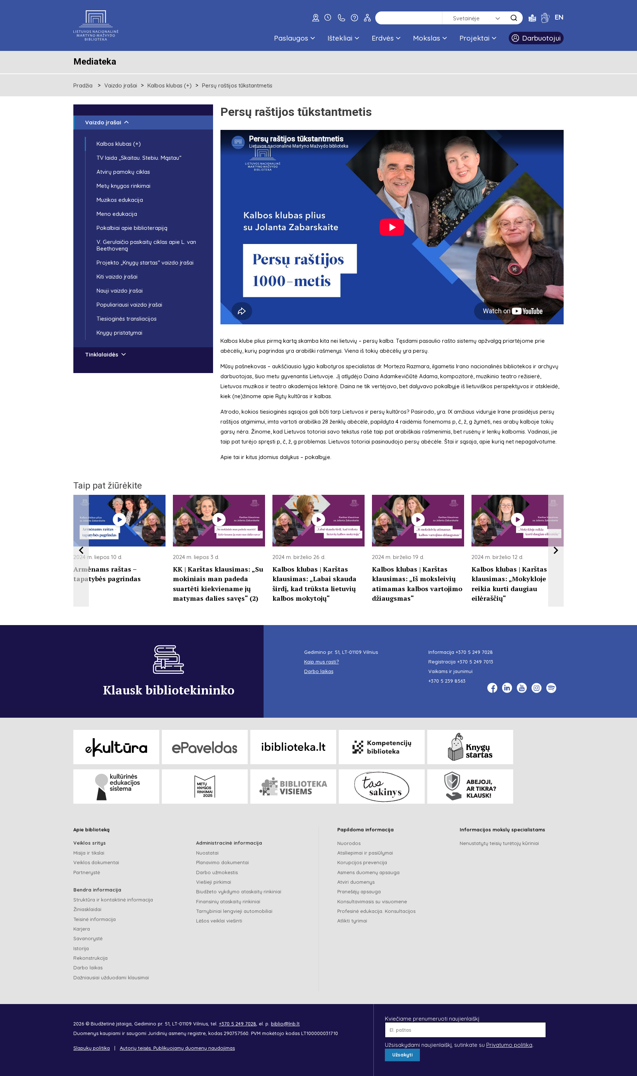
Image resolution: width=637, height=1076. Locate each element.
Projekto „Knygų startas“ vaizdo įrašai (145, 262)
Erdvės (383, 38)
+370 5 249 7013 (475, 662)
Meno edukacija (117, 213)
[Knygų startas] (470, 747)
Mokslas (426, 38)
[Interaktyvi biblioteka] (293, 747)
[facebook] (492, 688)
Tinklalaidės (101, 354)
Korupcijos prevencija (362, 862)
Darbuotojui (541, 38)
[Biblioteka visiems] (293, 786)
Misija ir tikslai (88, 853)
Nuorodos (349, 843)
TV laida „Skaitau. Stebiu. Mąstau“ (139, 157)
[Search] (514, 17)
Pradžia (83, 85)
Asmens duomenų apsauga (368, 872)
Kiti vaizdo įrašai (117, 276)
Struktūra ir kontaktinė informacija (113, 900)
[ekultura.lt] (116, 747)
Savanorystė (87, 938)
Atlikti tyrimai (352, 921)
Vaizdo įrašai (120, 85)
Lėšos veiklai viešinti (219, 921)
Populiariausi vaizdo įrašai (129, 304)
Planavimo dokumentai (222, 862)
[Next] (556, 551)
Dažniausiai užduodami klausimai (111, 977)
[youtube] (522, 688)
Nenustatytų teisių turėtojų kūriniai (499, 843)
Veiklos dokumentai (96, 862)
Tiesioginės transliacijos (127, 318)
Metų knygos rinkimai (123, 185)
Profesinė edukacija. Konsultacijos (376, 911)
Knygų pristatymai (119, 332)
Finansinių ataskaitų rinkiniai (228, 901)
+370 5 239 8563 (447, 681)
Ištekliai (339, 38)
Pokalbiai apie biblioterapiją (132, 227)
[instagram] (537, 688)
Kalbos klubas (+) (169, 85)
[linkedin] (507, 688)
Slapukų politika (91, 1048)
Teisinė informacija (94, 919)
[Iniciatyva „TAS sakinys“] (382, 786)
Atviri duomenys (356, 882)
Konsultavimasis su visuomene (372, 901)
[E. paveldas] (205, 747)
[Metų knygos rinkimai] (205, 786)
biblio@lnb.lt (285, 1024)
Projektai (474, 38)
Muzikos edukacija (120, 199)
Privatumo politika (509, 1044)
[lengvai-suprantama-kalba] (532, 17)
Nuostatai (207, 853)
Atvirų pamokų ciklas (123, 171)
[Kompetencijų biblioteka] (382, 747)
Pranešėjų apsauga (359, 891)
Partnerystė (86, 872)
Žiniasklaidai (87, 909)
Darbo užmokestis (217, 872)
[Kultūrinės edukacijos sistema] (116, 786)
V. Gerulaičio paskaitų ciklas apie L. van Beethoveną (146, 245)
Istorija (81, 948)
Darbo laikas (87, 967)
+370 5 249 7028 (474, 652)
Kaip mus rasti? (321, 662)
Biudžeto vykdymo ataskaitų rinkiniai (238, 891)
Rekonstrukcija (90, 958)
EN (559, 17)
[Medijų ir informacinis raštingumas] (470, 786)
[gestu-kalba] (545, 17)
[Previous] (81, 551)
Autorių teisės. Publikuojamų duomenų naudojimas (177, 1048)
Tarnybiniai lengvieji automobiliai (234, 911)
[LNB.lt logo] (95, 25)
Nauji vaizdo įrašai (120, 290)
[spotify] (551, 688)
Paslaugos (291, 38)
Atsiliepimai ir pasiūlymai (365, 853)
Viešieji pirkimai (213, 882)
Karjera (81, 929)
